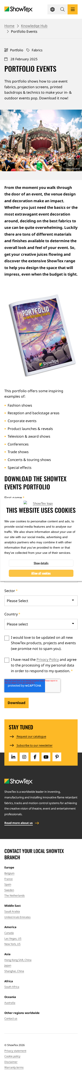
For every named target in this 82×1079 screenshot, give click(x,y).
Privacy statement (15, 1051)
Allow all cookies (41, 573)
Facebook (35, 757)
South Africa (11, 987)
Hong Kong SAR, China (17, 960)
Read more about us (18, 823)
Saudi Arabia (12, 911)
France (8, 879)
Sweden (9, 890)
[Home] (18, 9)
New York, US (12, 944)
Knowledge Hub (34, 25)
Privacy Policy (48, 659)
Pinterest (56, 757)
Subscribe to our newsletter (34, 745)
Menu (73, 9)
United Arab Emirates (17, 917)
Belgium (9, 873)
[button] (63, 9)
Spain (7, 884)
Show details (41, 563)
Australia (9, 1003)
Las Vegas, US (12, 938)
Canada (9, 933)
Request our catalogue (31, 736)
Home (9, 25)
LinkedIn (13, 757)
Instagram (24, 757)
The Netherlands (14, 895)
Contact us (10, 1018)
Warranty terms (14, 1067)
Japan (7, 965)
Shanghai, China (14, 971)
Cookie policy (12, 1056)
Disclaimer (10, 1062)
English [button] (52, 9)
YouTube (46, 757)
